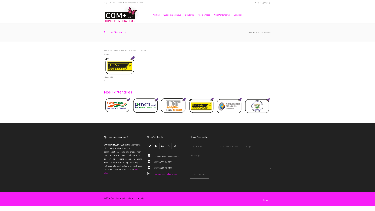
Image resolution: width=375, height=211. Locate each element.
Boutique (189, 14)
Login (258, 3)
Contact (237, 14)
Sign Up (267, 3)
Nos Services (204, 14)
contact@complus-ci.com (134, 3)
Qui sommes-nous (172, 14)
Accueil (156, 14)
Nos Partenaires (222, 14)
